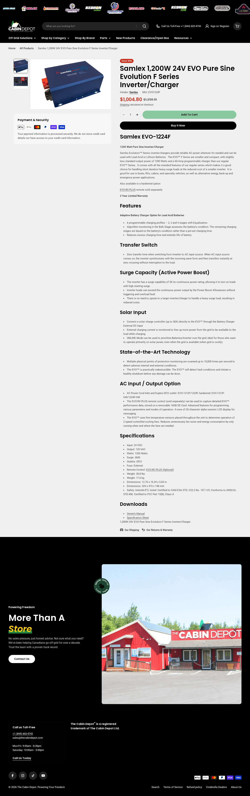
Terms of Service (173, 787)
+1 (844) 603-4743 (23, 733)
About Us (236, 787)
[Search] (144, 26)
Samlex (133, 92)
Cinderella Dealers (216, 787)
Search (155, 787)
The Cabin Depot (26, 787)
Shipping (124, 104)
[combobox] (95, 26)
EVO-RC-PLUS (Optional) (160, 469)
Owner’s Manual (136, 513)
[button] (136, 26)
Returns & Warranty (162, 529)
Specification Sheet (138, 517)
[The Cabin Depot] (9, 8)
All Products (27, 48)
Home (12, 48)
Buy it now (178, 125)
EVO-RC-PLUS (128, 189)
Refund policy (194, 787)
